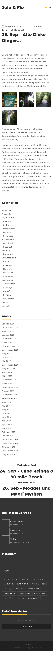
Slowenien (8, 276)
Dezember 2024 (10, 338)
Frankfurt (8, 291)
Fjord (25, 579)
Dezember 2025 (10, 327)
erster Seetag (17, 521)
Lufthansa (23, 584)
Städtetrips (7, 280)
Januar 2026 (8, 324)
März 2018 (7, 376)
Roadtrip (7, 221)
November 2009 (10, 443)
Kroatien (7, 265)
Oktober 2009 (8, 447)
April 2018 (7, 372)
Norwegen (8, 232)
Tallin (13, 539)
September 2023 (10, 350)
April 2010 (7, 424)
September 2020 (10, 365)
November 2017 (9, 383)
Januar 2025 (8, 335)
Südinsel (7, 247)
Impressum (36, 648)
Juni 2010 (7, 417)
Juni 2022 (7, 357)
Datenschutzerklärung (21, 648)
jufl (6, 30)
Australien (7, 214)
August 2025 (8, 331)
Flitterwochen (9, 228)
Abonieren (26, 627)
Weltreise (6, 306)
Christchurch (10, 579)
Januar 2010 (8, 436)
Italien (6, 261)
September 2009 (10, 450)
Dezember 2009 (10, 439)
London (7, 295)
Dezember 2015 (9, 394)
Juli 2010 (6, 413)
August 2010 (8, 409)
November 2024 (10, 342)
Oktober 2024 (8, 346)
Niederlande (38, 584)
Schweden (8, 236)
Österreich (8, 273)
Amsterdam (9, 284)
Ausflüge (7, 287)
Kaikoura (8, 584)
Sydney (6, 225)
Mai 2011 (6, 406)
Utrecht (7, 302)
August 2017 (8, 391)
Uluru (7, 598)
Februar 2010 (8, 432)
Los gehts (15, 530)
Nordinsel (19, 30)
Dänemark (8, 254)
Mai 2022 (6, 361)
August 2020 (8, 368)
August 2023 (8, 353)
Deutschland (9, 258)
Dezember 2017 (9, 379)
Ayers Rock (8, 217)
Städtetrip (39, 593)
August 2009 (8, 454)
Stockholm (8, 298)
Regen (7, 589)
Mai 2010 (6, 421)
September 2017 (10, 387)
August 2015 (8, 402)
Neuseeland (8, 239)
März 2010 (7, 428)
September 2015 (10, 398)
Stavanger (9, 593)
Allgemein (7, 210)
